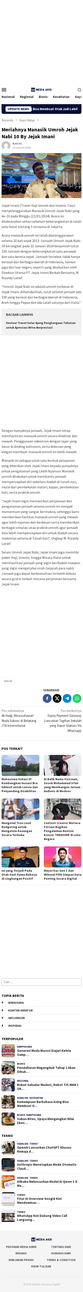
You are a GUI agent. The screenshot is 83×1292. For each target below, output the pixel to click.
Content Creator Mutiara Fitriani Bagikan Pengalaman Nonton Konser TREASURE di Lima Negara (62, 831)
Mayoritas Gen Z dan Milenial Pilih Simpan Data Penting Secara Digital (62, 875)
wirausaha (16, 1003)
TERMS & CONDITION (61, 1260)
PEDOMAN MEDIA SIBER (21, 1247)
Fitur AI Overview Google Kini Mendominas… (39, 1201)
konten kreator (20, 1010)
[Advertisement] (41, 41)
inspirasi (14, 1026)
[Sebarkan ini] (47, 698)
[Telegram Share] (67, 698)
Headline (22, 1097)
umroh (8, 681)
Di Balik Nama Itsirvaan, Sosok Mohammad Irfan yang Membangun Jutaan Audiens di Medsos (62, 785)
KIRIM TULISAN (41, 1266)
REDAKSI (21, 1253)
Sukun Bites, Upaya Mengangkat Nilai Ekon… (45, 1121)
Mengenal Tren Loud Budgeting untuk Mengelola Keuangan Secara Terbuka (17, 829)
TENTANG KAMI (61, 1247)
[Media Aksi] (41, 89)
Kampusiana (24, 1046)
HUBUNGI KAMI (61, 1253)
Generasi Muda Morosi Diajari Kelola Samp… (44, 1053)
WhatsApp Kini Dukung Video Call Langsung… (42, 1218)
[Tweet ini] (57, 698)
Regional (23, 1080)
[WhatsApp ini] (77, 698)
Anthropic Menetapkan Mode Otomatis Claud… (46, 1167)
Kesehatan (36, 1097)
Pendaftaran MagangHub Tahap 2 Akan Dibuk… (46, 1070)
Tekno (33, 1143)
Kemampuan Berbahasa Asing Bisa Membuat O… (43, 1104)
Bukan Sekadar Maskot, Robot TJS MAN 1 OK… (48, 1087)
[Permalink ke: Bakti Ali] (6, 145)
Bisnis (21, 1063)
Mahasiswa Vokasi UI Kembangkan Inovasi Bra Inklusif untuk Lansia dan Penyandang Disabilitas (20, 785)
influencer (16, 1018)
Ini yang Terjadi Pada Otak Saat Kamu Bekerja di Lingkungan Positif (19, 875)
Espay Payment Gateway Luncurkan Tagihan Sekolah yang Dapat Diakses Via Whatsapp (62, 721)
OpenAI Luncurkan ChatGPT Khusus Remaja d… (44, 1150)
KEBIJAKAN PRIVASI (21, 1260)
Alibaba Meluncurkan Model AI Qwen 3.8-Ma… (47, 1184)
